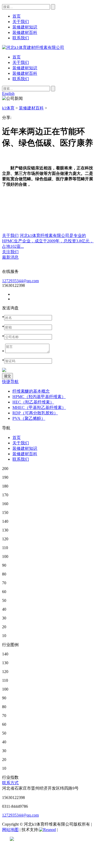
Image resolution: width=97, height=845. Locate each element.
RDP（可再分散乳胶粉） (35, 413)
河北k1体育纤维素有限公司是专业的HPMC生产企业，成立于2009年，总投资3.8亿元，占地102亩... (48, 241)
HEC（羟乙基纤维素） (33, 402)
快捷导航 (10, 381)
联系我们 (20, 79)
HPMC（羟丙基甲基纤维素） (39, 396)
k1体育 (8, 108)
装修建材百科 (24, 73)
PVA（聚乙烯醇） (28, 418)
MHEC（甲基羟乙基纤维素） (39, 407)
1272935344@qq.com (20, 281)
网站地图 (10, 829)
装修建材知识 (24, 68)
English (8, 93)
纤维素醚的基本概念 (31, 391)
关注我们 (10, 252)
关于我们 (20, 62)
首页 (16, 57)
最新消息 (10, 257)
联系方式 (10, 783)
